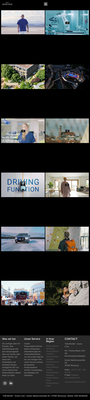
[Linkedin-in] (11, 383)
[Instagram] (5, 383)
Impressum (69, 382)
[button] (46, 4)
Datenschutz (80, 382)
